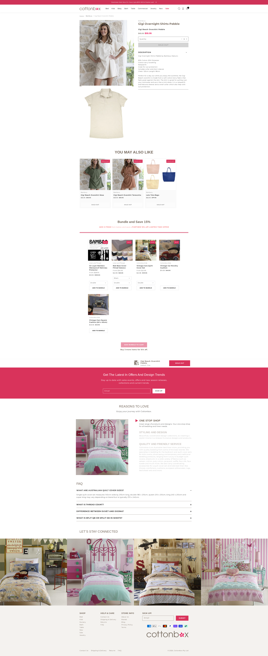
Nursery (83, 622)
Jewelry (153, 9)
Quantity (143, 39)
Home (82, 16)
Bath (126, 9)
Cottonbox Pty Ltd (181, 651)
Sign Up (158, 391)
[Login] (183, 8)
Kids (113, 9)
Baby (120, 9)
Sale (167, 9)
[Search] (179, 8)
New (161, 9)
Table (133, 9)
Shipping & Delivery (108, 619)
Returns (103, 622)
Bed (107, 9)
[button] (163, 52)
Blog (123, 622)
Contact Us (104, 617)
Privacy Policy (127, 625)
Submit (182, 618)
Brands (124, 619)
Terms (123, 627)
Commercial (143, 9)
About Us (125, 617)
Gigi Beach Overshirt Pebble (104, 16)
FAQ (102, 625)
